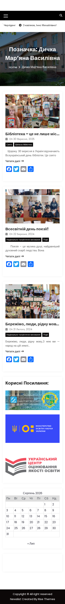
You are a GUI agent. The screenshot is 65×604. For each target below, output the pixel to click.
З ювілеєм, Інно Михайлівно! (34, 25)
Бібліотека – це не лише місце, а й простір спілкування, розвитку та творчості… (32, 133)
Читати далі (12, 161)
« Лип (31, 544)
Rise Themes (46, 599)
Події (45, 239)
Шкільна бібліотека (23, 144)
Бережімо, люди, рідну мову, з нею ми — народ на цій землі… (32, 324)
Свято (9, 144)
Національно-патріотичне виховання (23, 239)
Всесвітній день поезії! (27, 229)
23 (54, 522)
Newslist (16, 599)
